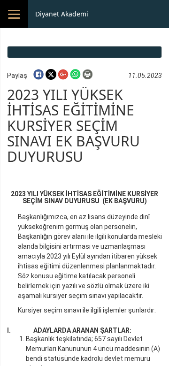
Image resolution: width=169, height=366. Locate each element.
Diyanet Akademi (61, 13)
